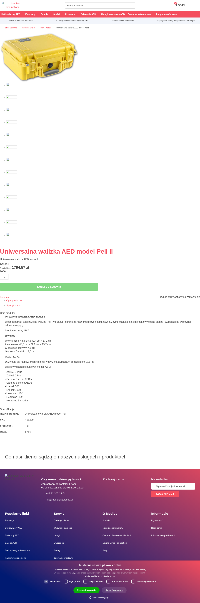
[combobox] (100, 5)
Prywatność (157, 520)
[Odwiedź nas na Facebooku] (105, 486)
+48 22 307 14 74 (55, 493)
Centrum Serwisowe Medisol (116, 535)
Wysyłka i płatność (63, 528)
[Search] (132, 5)
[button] (100, 597)
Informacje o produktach (163, 535)
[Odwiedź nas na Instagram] (124, 486)
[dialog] (100, 581)
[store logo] (11, 5)
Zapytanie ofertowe (63, 558)
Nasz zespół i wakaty (112, 528)
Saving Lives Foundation (114, 543)
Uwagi (57, 535)
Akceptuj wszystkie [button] (86, 590)
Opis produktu (14, 300)
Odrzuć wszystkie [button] (114, 590)
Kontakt (106, 520)
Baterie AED (11, 543)
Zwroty (57, 550)
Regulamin (156, 528)
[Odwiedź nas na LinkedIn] (115, 486)
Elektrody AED (12, 535)
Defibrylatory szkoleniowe (17, 550)
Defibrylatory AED (13, 528)
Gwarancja (59, 543)
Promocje (9, 520)
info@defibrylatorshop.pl (59, 499)
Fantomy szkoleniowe (15, 558)
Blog (104, 550)
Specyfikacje (13, 305)
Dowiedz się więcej (106, 576)
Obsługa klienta (61, 520)
